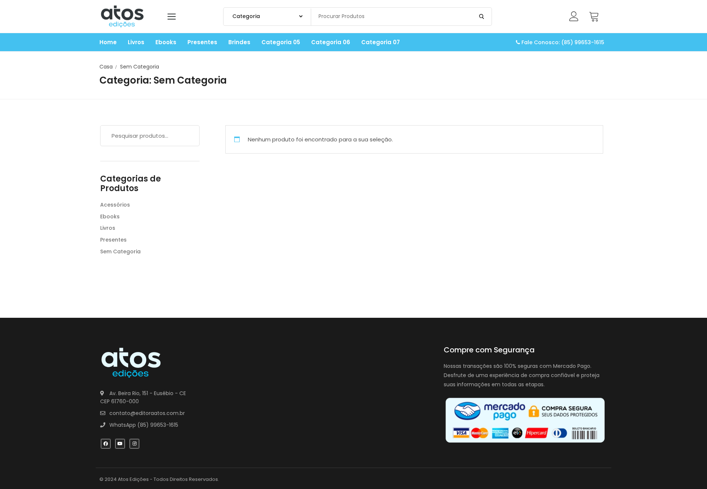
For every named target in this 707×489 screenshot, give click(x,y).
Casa (106, 66)
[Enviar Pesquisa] (481, 16)
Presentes (113, 239)
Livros (107, 228)
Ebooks (110, 216)
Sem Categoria (120, 251)
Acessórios (115, 204)
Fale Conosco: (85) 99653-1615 (562, 42)
